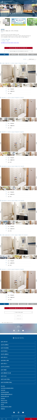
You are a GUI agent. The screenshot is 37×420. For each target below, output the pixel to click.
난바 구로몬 (3, 370)
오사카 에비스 (4, 351)
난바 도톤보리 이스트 (6, 373)
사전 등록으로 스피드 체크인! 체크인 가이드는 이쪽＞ (10, 42)
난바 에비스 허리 (5, 360)
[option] (18, 21)
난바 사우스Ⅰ (4, 363)
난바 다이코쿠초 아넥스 (6, 382)
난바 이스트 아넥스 (5, 379)
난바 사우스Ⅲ (4, 341)
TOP (2, 322)
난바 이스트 (3, 376)
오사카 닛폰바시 (5, 354)
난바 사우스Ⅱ (4, 357)
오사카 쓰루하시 (5, 344)
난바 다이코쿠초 (5, 348)
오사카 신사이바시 (5, 366)
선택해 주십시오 (31, 59)
